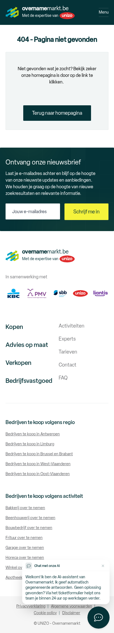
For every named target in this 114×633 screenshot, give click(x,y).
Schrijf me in (86, 212)
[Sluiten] (103, 566)
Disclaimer (71, 613)
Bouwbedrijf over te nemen (29, 527)
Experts (67, 339)
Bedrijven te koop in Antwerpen (33, 434)
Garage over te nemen (25, 547)
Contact (67, 365)
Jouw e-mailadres (29, 211)
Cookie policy (45, 613)
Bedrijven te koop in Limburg (30, 444)
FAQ (63, 378)
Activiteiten (71, 326)
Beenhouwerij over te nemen (30, 518)
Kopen (14, 327)
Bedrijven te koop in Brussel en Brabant (39, 454)
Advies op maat (27, 345)
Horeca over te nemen (25, 557)
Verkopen (18, 363)
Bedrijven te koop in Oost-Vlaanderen (38, 474)
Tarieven (68, 352)
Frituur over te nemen (24, 537)
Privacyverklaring (30, 606)
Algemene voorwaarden (71, 606)
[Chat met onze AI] (98, 617)
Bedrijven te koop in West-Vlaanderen (38, 464)
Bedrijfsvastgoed (29, 380)
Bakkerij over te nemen (25, 508)
